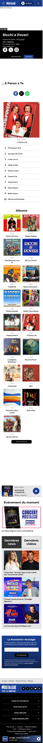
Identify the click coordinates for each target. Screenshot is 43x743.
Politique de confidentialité (16, 731)
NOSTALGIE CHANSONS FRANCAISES (20, 491)
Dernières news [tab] (12, 542)
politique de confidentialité (11, 664)
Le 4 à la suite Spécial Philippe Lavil (17, 626)
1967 (22, 39)
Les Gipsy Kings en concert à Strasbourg (17, 531)
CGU (14, 729)
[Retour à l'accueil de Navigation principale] (11, 3)
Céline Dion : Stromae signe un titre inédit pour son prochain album (20, 573)
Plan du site (10, 727)
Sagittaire (10, 42)
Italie (17, 44)
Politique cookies (24, 729)
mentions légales (28, 663)
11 (19, 39)
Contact (19, 727)
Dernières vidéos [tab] (31, 542)
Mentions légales (31, 727)
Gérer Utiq (32, 731)
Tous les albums (21, 442)
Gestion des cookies (21, 733)
